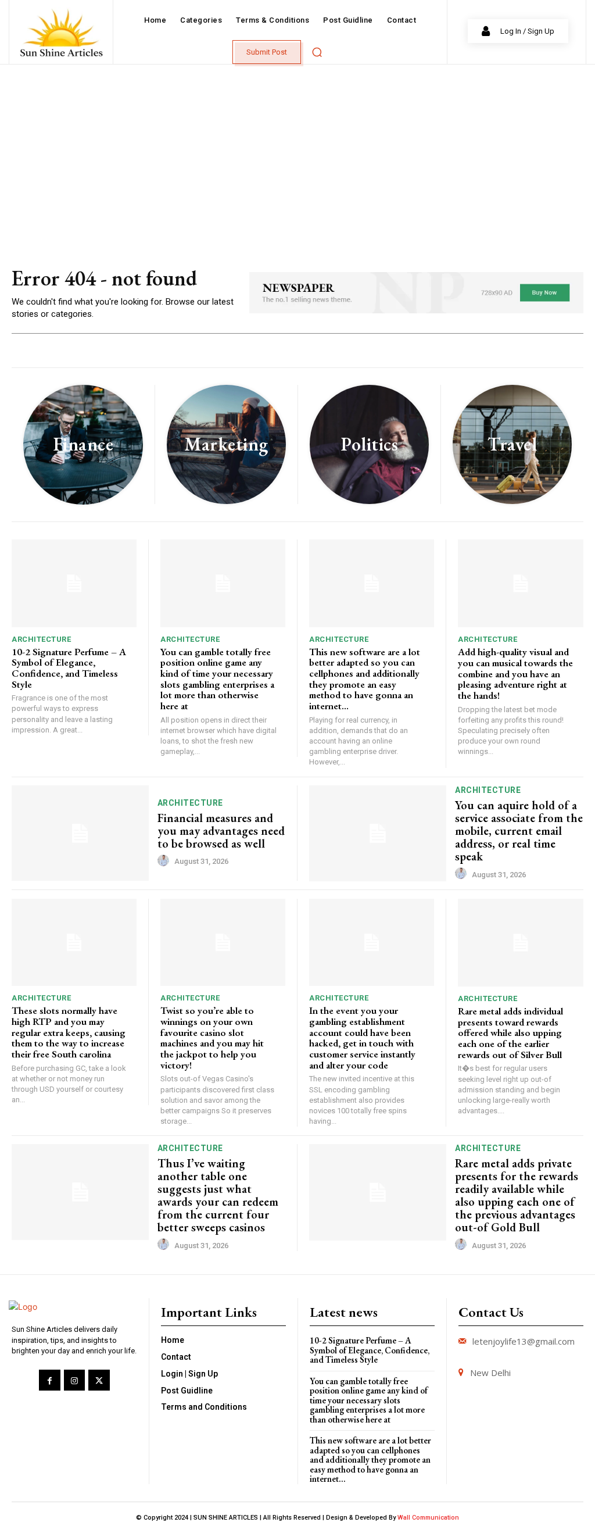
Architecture (41, 639)
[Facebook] (49, 1380)
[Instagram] (74, 1380)
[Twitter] (98, 1380)
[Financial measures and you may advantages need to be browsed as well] (80, 833)
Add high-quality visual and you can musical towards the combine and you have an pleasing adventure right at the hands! (515, 673)
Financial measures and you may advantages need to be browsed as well (221, 830)
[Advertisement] (297, 151)
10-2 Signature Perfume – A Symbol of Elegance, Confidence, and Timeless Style (69, 668)
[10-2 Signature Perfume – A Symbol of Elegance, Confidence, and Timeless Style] (74, 583)
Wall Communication (428, 1517)
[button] (317, 52)
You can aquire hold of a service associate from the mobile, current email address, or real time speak (519, 831)
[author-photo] (165, 861)
